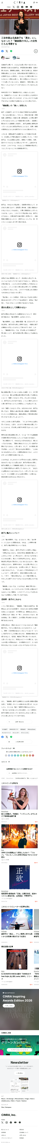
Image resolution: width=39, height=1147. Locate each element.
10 (33, 755)
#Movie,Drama (31, 729)
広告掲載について (24, 1132)
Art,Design (10, 1098)
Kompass (8, 1107)
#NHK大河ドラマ (14, 729)
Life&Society (5, 1100)
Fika (2, 1107)
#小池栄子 (4, 729)
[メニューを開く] (36, 2)
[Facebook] (22, 7)
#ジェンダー (16, 732)
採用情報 (3, 1132)
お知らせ (3, 1135)
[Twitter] (14, 7)
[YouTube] (26, 7)
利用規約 (22, 1138)
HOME (3, 778)
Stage (27, 1098)
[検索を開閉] (34, 2)
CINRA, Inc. (8, 1114)
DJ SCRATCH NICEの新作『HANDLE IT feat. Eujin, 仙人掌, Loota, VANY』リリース (16, 976)
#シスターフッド (6, 732)
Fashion (24, 1100)
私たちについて (5, 1129)
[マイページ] (2, 2)
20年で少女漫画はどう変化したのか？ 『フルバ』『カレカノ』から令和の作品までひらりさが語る (19, 855)
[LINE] (31, 7)
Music (3, 1098)
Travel (18, 1100)
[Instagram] (18, 7)
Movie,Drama (9, 778)
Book (32, 1098)
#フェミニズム (25, 732)
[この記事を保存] (36, 51)
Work (13, 1100)
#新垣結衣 (22, 729)
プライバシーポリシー (6, 1138)
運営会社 (22, 1129)
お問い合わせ (23, 1135)
